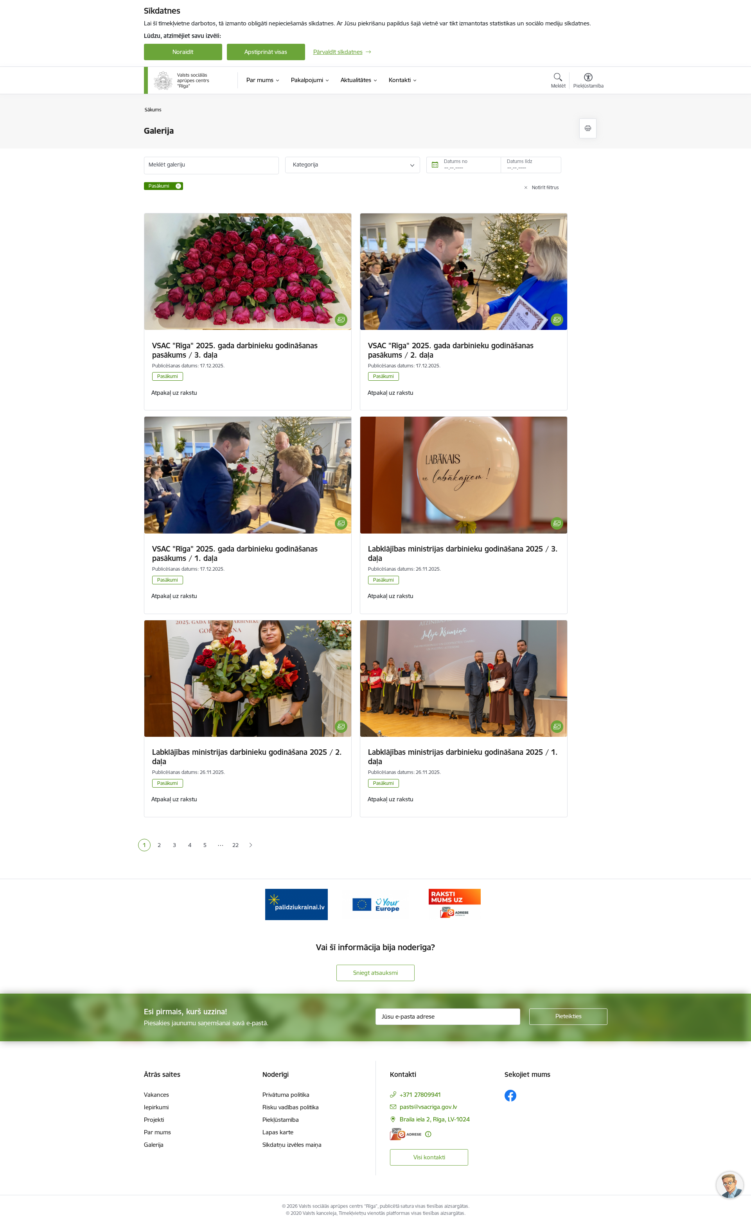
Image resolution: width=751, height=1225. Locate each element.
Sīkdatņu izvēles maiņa (292, 1144)
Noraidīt (182, 52)
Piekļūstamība (280, 1119)
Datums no (455, 161)
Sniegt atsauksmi (375, 972)
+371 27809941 (420, 1094)
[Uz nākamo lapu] (250, 845)
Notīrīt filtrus (545, 187)
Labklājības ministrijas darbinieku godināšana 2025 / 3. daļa (463, 553)
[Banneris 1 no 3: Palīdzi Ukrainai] (296, 904)
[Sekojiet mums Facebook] (510, 1095)
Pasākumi (167, 376)
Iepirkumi (156, 1107)
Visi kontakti (429, 1157)
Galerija (153, 1144)
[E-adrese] (405, 1134)
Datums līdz (519, 161)
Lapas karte (277, 1132)
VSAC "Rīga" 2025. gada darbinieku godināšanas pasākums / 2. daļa (451, 350)
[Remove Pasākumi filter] (178, 186)
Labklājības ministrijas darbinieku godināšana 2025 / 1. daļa (463, 756)
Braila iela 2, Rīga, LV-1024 (435, 1119)
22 (235, 845)
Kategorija (305, 164)
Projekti (154, 1119)
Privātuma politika (285, 1094)
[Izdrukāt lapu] (588, 128)
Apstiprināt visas (265, 52)
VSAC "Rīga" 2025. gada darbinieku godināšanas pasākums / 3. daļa (235, 350)
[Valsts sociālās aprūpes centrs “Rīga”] (182, 80)
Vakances (156, 1094)
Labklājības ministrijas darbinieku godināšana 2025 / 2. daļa (247, 756)
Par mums (157, 1132)
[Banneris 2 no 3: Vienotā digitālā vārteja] (375, 904)
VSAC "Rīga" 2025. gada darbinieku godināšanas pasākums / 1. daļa (235, 553)
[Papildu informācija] (428, 1134)
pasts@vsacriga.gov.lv (428, 1106)
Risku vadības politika (290, 1107)
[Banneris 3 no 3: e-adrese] (455, 904)
